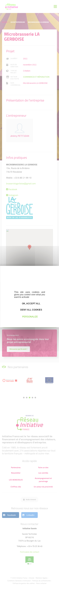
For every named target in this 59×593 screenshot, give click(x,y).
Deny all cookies (31, 310)
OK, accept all (30, 303)
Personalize (30, 317)
